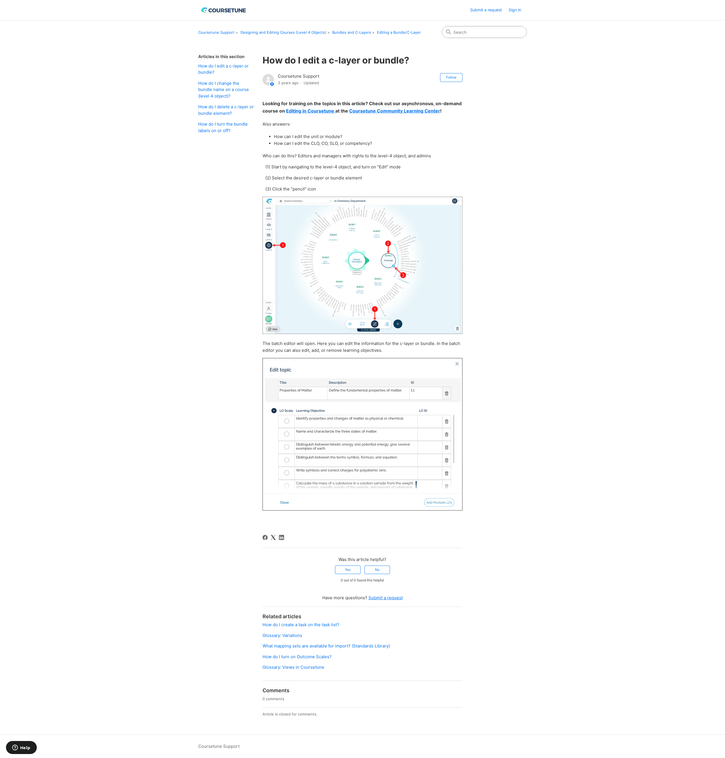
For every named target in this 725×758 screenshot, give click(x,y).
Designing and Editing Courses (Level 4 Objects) (283, 32)
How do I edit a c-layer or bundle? (223, 69)
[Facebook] (265, 537)
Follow (451, 77)
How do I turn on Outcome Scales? (297, 656)
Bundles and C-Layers (351, 32)
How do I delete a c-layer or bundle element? (226, 110)
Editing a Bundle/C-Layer (399, 32)
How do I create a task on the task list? (301, 624)
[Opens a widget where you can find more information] (21, 748)
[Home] (224, 10)
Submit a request (486, 9)
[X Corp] (273, 537)
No (377, 570)
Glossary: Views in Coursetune (293, 667)
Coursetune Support (216, 32)
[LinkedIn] (281, 537)
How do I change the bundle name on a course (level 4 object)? (223, 90)
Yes (348, 570)
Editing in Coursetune (310, 111)
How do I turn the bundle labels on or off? (223, 127)
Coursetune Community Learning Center (394, 111)
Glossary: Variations (282, 635)
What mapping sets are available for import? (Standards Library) (326, 646)
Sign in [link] (515, 9)
